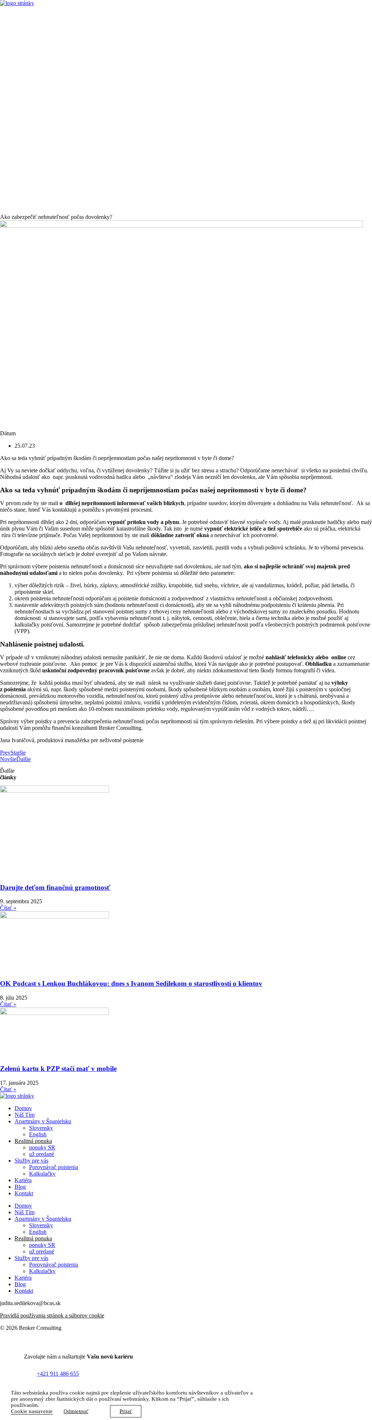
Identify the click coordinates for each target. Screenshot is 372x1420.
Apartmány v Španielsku (43, 1121)
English (37, 1134)
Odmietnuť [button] (76, 1411)
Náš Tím (25, 1115)
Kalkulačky (42, 1174)
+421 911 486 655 (58, 1374)
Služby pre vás (31, 1160)
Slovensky (41, 1128)
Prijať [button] (126, 1411)
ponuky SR (42, 1147)
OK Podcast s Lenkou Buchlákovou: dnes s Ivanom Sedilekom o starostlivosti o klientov (131, 983)
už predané (41, 1154)
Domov (23, 1108)
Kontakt (24, 1193)
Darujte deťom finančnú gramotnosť (55, 887)
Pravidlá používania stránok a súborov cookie (52, 1315)
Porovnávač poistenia (53, 1167)
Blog (20, 1187)
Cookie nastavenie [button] (32, 1411)
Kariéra (23, 1180)
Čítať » (8, 908)
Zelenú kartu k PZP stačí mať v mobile (58, 1068)
